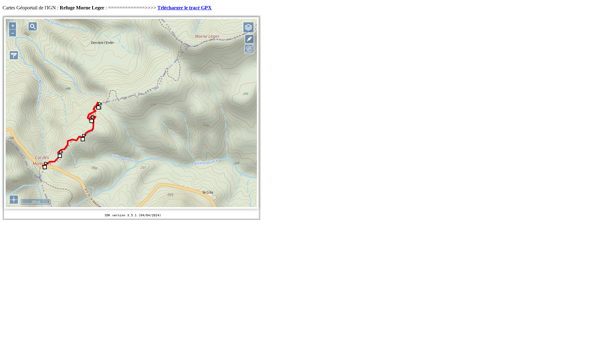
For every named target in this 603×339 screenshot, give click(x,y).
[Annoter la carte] (249, 39)
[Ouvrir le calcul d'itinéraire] (14, 55)
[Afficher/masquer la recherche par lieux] (33, 26)
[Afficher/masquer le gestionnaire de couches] (248, 27)
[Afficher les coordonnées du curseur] (14, 200)
